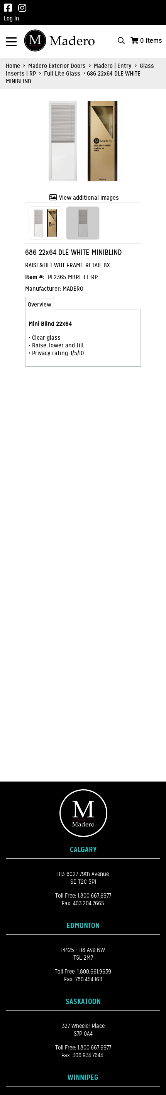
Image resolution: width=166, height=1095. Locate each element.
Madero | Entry (112, 66)
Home (13, 66)
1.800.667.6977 (94, 896)
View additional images (89, 198)
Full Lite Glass (62, 73)
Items (151, 40)
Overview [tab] (39, 304)
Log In (11, 18)
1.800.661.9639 (94, 971)
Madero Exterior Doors (57, 66)
